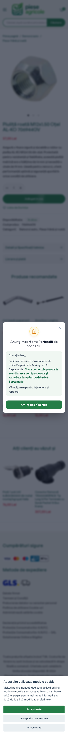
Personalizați (34, 727)
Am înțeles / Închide (34, 405)
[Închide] (59, 327)
